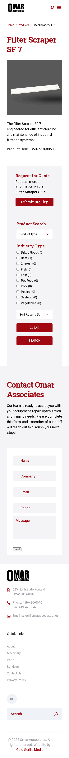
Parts (10, 660)
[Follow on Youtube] (12, 699)
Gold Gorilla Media (29, 750)
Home (10, 25)
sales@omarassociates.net (39, 615)
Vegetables (31, 303)
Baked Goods (32, 252)
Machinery (14, 653)
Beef (26, 258)
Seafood (29, 297)
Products (23, 25)
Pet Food (29, 280)
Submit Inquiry (34, 201)
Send (17, 549)
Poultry (28, 292)
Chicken (28, 264)
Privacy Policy (16, 680)
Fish (26, 269)
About (11, 646)
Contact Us (14, 673)
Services (13, 666)
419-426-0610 (32, 602)
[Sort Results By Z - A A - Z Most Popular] (34, 314)
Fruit (26, 275)
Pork (26, 286)
